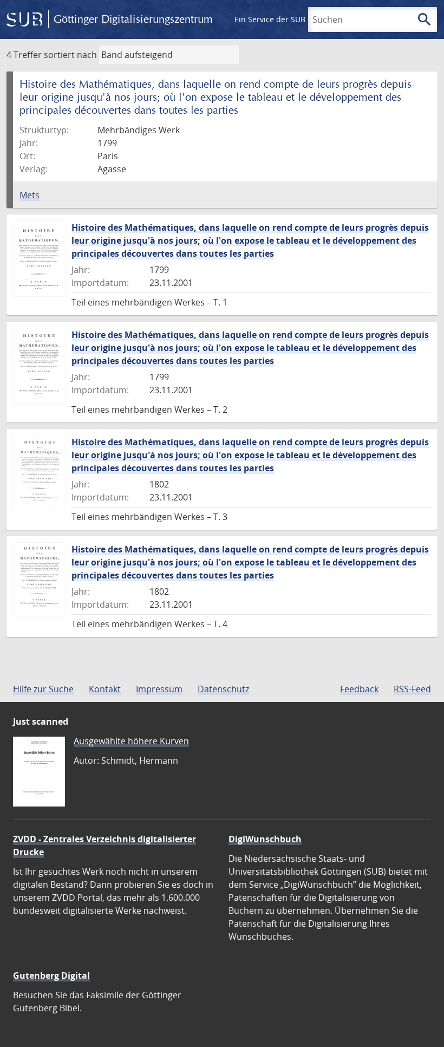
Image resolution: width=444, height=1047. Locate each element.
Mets (29, 195)
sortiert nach (70, 55)
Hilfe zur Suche (43, 689)
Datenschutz (223, 689)
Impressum (159, 689)
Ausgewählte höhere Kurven (131, 741)
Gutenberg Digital (51, 975)
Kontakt (105, 689)
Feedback (359, 689)
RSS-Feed (412, 689)
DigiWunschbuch (265, 839)
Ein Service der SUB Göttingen (288, 19)
